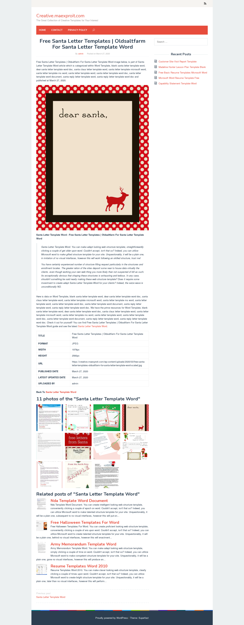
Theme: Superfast (139, 617)
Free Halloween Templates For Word (85, 522)
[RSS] (205, 3)
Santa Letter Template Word (92, 326)
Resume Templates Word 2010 (79, 566)
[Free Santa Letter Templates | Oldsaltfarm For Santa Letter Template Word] (135, 417)
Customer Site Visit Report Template (177, 61)
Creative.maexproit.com (60, 16)
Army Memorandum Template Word (83, 544)
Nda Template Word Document (79, 500)
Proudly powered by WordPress (111, 617)
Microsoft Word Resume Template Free (179, 78)
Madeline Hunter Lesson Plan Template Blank (182, 67)
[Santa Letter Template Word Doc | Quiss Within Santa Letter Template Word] (49, 446)
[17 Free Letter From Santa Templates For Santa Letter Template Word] (106, 446)
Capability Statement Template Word (177, 83)
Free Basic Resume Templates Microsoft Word (183, 72)
